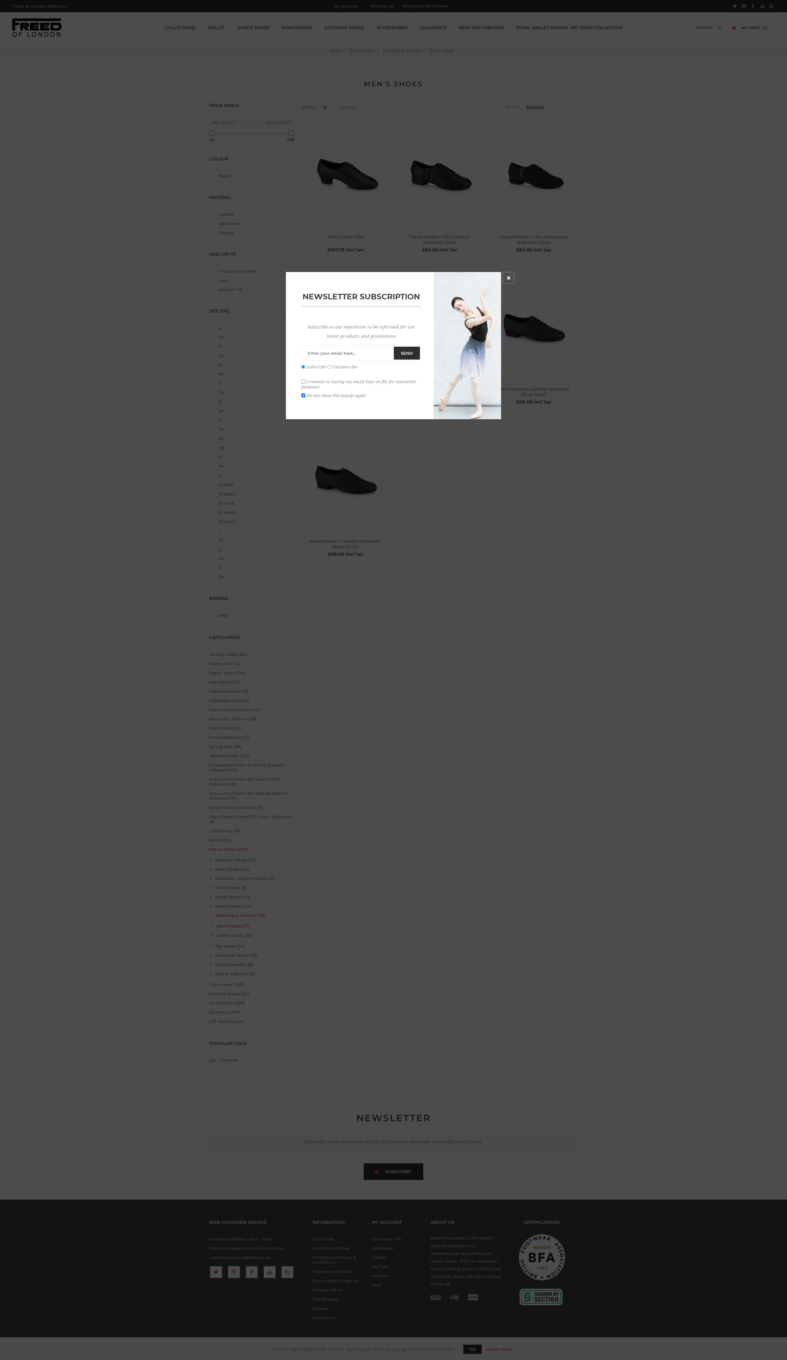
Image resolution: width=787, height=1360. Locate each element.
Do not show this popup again (336, 395)
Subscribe (316, 367)
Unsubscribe (345, 367)
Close (508, 278)
